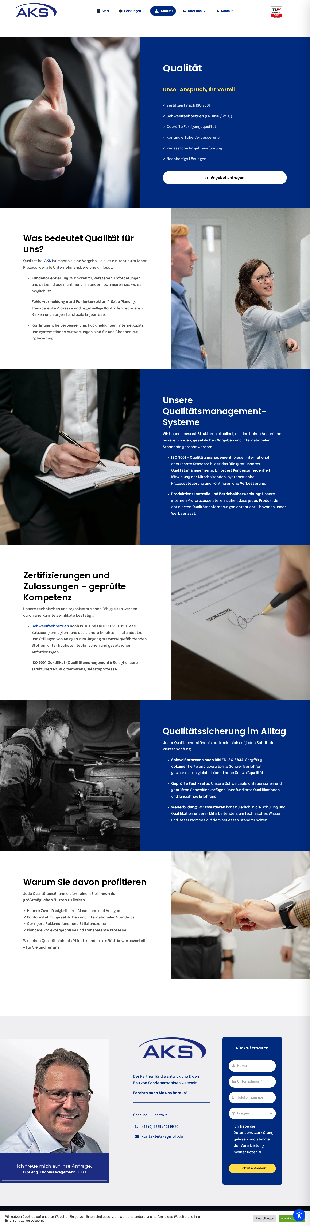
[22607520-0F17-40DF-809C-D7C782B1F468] (276, 8)
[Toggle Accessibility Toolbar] (299, 1215)
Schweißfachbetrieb (50, 626)
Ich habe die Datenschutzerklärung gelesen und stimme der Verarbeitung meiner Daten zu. (253, 1139)
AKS (47, 261)
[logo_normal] (35, 5)
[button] (159, 1137)
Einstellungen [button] (265, 1218)
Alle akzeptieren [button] (291, 1218)
